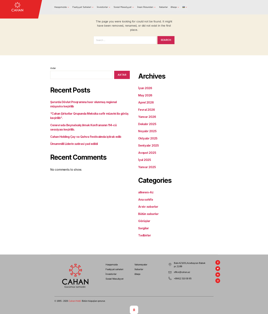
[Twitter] (217, 268)
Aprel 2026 (146, 102)
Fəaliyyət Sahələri (81, 7)
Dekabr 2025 (147, 124)
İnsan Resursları (145, 7)
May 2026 (145, 95)
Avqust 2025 (147, 152)
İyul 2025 (144, 160)
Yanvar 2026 (147, 117)
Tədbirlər (144, 235)
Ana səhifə (145, 199)
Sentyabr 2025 (148, 145)
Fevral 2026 (146, 109)
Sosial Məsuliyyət (122, 7)
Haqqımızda (60, 7)
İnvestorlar (102, 7)
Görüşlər (144, 221)
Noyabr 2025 (147, 131)
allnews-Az (146, 192)
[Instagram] (217, 280)
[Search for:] (124, 40)
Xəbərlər (163, 7)
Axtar (53, 68)
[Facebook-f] (217, 262)
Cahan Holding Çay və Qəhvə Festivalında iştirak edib (85, 136)
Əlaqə (174, 7)
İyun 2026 (145, 88)
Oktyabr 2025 (147, 138)
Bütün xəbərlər (148, 214)
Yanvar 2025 (147, 167)
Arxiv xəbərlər (148, 206)
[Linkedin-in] (217, 274)
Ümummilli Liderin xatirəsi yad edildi (74, 144)
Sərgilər (143, 228)
